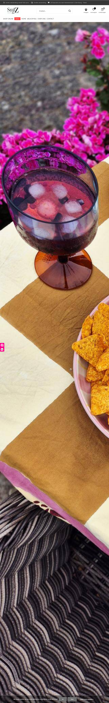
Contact (50, 19)
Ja (62, 699)
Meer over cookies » (86, 699)
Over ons (42, 19)
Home (24, 19)
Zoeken (70, 11)
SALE (17, 19)
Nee (72, 699)
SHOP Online (8, 19)
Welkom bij (32, 19)
